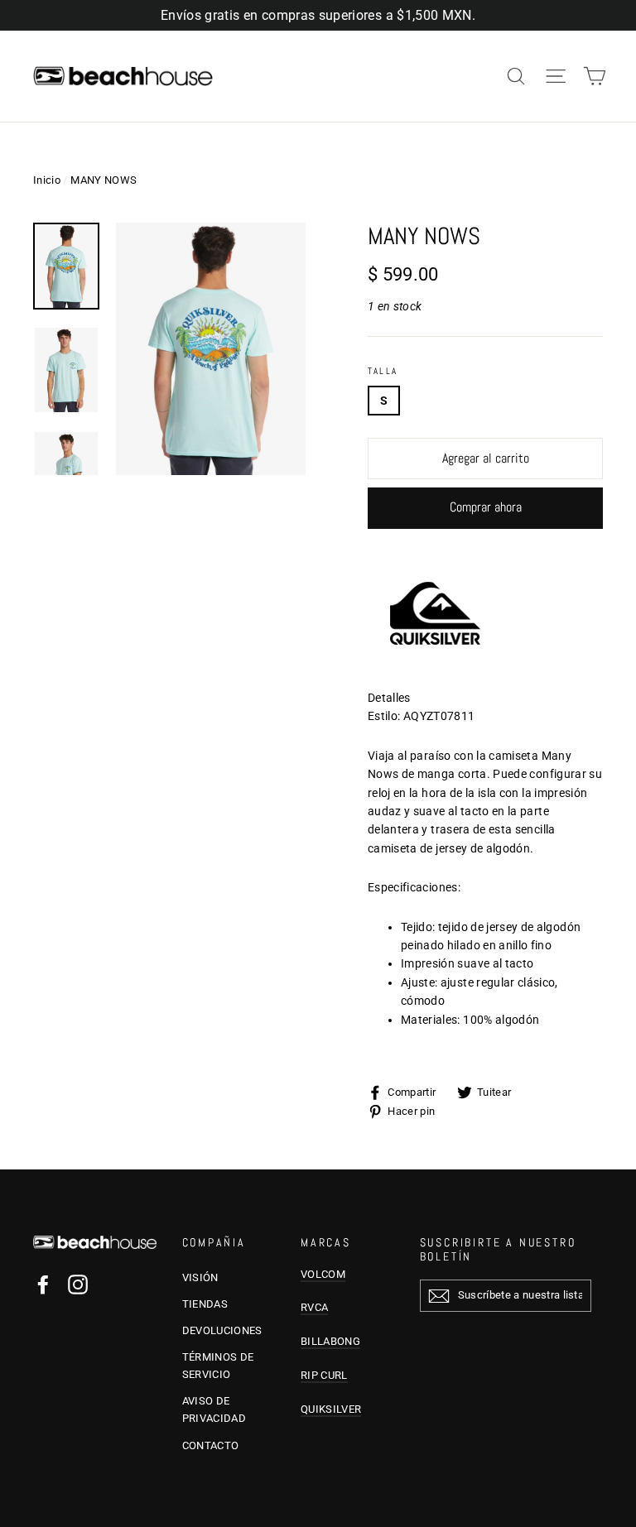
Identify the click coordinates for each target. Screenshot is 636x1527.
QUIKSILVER (331, 1409)
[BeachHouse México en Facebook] (43, 1284)
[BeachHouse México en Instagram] (78, 1284)
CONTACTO (210, 1445)
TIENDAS (205, 1304)
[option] (211, 349)
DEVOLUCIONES (222, 1330)
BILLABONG (330, 1341)
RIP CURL (324, 1375)
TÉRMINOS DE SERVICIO (218, 1366)
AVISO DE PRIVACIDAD (214, 1409)
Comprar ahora (486, 507)
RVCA (314, 1307)
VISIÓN (200, 1277)
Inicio (46, 180)
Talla (383, 371)
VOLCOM (323, 1274)
